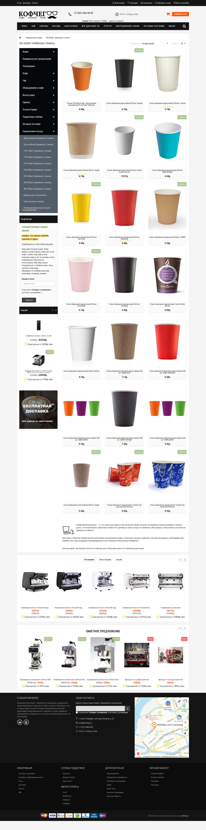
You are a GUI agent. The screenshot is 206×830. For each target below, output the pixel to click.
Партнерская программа (116, 781)
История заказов (157, 777)
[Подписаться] (127, 708)
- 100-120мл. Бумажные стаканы (37, 151)
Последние (89, 559)
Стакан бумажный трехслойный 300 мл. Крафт (81, 505)
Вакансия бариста (114, 796)
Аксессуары (71, 26)
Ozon (65, 792)
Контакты (66, 774)
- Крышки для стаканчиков (34, 195)
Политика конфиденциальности (31, 777)
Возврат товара (69, 777)
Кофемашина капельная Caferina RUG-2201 (103, 680)
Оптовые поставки (154, 26)
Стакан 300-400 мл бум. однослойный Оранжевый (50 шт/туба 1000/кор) (81, 104)
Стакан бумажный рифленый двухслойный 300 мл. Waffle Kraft (124, 372)
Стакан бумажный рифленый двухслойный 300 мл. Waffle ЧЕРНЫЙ (124, 439)
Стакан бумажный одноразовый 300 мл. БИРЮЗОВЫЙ (167, 171)
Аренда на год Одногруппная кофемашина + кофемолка (170, 680)
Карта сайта (67, 781)
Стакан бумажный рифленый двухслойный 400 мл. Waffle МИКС (167, 439)
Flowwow (66, 804)
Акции (119, 559)
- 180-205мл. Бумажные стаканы (37, 170)
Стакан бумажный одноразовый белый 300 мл (81, 371)
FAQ (20, 792)
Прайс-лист (111, 789)
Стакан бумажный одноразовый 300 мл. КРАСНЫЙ (124, 238)
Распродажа (29, 66)
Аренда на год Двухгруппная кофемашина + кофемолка (137, 680)
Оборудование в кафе (127, 26)
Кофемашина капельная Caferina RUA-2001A (69, 680)
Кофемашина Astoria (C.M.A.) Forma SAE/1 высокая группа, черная (38, 372)
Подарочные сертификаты (117, 777)
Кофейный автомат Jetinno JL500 (38, 336)
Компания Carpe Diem (26, 703)
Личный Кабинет (157, 774)
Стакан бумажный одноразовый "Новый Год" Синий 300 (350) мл (167, 506)
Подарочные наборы (33, 116)
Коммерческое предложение (37, 58)
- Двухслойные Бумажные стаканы (38, 138)
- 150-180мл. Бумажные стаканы (37, 157)
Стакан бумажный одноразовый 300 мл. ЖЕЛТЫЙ (81, 238)
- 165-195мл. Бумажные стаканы (37, 163)
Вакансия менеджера (115, 792)
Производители (113, 774)
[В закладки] (35, 602)
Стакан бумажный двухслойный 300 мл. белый (167, 103)
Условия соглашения (27, 774)
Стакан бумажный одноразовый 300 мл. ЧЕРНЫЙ (124, 305)
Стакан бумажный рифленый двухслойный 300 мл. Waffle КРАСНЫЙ (167, 372)
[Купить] (28, 602)
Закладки (155, 781)
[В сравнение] (42, 602)
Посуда (56, 26)
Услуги (108, 26)
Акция (172, 26)
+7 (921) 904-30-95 (83, 13)
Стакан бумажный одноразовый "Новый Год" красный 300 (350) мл (124, 506)
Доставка (27, 3)
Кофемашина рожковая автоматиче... (137, 609)
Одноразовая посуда (33, 131)
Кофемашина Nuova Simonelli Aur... (103, 608)
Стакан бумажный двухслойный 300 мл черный (124, 103)
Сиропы (44, 26)
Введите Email (28, 279)
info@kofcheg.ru (85, 723)
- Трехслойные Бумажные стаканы (38, 144)
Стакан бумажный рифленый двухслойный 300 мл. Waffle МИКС (81, 439)
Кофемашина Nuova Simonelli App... (35, 608)
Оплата (35, 3)
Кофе (24, 26)
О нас (19, 3)
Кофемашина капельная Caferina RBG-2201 (35, 680)
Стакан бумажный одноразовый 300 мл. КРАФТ (167, 237)
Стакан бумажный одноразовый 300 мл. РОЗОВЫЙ (81, 305)
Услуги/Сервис (30, 109)
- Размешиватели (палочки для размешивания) (36, 209)
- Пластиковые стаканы (33, 201)
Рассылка (155, 785)
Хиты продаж (105, 559)
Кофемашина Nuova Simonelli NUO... (170, 608)
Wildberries (67, 796)
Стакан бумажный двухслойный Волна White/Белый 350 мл (124, 171)
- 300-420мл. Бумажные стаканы (37, 182)
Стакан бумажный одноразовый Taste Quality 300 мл (167, 305)
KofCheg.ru (185, 816)
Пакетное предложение (103, 631)
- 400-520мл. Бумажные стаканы (37, 189)
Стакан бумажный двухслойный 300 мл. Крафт (81, 170)
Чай (33, 26)
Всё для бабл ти (91, 26)
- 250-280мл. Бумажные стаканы (37, 176)
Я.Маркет (66, 800)
